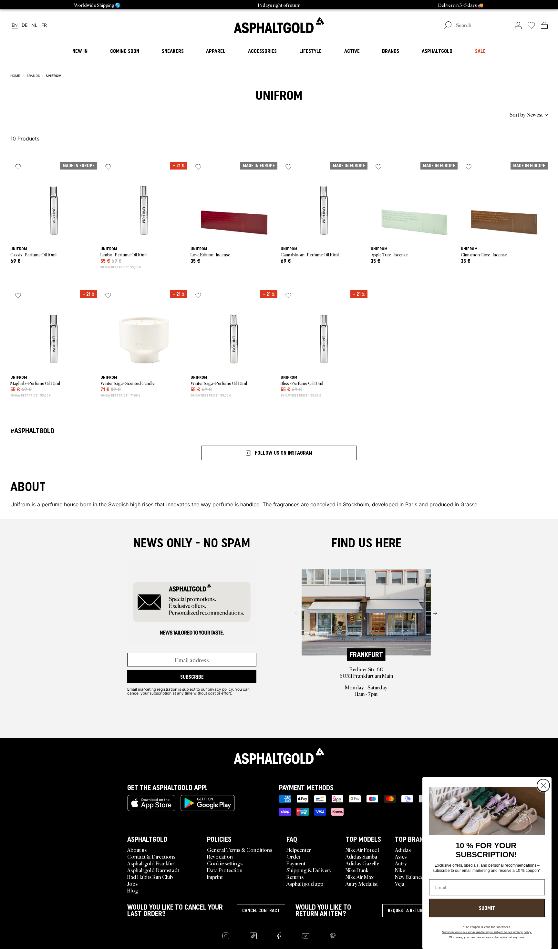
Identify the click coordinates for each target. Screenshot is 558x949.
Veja (399, 883)
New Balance (409, 876)
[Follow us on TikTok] (253, 936)
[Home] (279, 756)
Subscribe (192, 677)
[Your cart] (544, 25)
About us (137, 849)
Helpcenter (298, 849)
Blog (132, 890)
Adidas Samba (361, 856)
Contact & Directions (151, 856)
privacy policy (220, 689)
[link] (279, 25)
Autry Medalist (362, 883)
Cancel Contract (261, 910)
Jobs (132, 883)
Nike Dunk (357, 869)
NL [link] (34, 25)
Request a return (406, 910)
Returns (295, 876)
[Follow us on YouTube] (305, 936)
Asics (401, 856)
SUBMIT (487, 908)
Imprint (215, 876)
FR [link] (44, 25)
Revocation (220, 856)
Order (293, 856)
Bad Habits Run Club (150, 876)
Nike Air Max (360, 876)
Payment (295, 863)
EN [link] (15, 25)
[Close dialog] (543, 785)
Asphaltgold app (304, 883)
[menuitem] (45, 114)
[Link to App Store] (151, 803)
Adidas (403, 849)
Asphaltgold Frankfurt (151, 863)
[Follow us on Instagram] (225, 936)
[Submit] (447, 25)
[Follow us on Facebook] (279, 936)
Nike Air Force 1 (362, 849)
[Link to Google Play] (208, 803)
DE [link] (24, 25)
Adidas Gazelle (362, 863)
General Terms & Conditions (239, 849)
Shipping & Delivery (309, 869)
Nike (400, 869)
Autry (401, 863)
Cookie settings (225, 863)
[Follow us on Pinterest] (333, 936)
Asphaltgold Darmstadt (153, 869)
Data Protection (225, 869)
